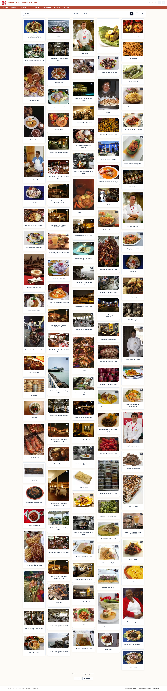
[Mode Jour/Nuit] (163, 2)
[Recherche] (159, 2)
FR (155, 2)
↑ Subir (27, 14)
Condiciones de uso (130, 688)
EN (149, 2)
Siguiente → (88, 678)
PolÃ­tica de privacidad (144, 688)
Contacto (156, 688)
